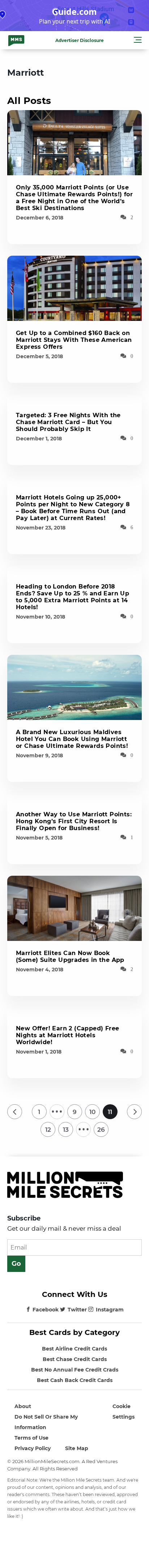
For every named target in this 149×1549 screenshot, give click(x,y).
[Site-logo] (16, 40)
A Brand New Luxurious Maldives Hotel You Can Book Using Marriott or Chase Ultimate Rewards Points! (72, 739)
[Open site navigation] (138, 41)
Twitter (77, 1309)
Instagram (110, 1309)
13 (66, 1129)
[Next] (134, 1112)
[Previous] (15, 1112)
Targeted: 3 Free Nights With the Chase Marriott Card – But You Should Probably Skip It (68, 422)
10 (92, 1111)
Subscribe (24, 1218)
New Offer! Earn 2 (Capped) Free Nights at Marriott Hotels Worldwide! (67, 1035)
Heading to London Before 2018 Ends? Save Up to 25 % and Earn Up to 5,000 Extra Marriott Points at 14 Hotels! (72, 597)
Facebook (46, 1309)
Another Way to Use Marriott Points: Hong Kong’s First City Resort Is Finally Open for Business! (74, 821)
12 (48, 1129)
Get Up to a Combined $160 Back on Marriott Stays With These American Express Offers (74, 340)
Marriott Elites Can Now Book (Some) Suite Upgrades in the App (70, 956)
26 (101, 1129)
